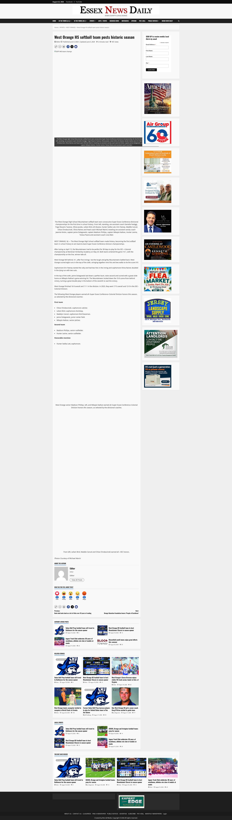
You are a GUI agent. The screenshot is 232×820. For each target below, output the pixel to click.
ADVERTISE (123, 814)
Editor (58, 42)
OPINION (133, 21)
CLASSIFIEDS (87, 814)
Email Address (151, 44)
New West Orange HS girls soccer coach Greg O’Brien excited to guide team (125, 709)
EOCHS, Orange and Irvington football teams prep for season (102, 731)
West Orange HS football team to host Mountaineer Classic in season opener (102, 630)
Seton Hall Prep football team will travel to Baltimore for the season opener (59, 630)
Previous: (72, 612)
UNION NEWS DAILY (167, 21)
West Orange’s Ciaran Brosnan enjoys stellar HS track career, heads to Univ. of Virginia (125, 679)
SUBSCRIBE (132, 814)
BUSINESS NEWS (114, 21)
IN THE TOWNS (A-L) (64, 21)
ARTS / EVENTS (102, 21)
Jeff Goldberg (87, 715)
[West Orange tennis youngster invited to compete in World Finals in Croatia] (67, 696)
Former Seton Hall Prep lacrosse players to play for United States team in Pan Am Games (96, 710)
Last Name (149, 56)
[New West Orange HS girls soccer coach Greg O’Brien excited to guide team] (125, 696)
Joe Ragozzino (116, 713)
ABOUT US (67, 814)
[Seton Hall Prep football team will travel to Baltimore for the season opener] (67, 666)
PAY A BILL (142, 21)
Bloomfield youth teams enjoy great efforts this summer (102, 642)
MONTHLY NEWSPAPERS (153, 814)
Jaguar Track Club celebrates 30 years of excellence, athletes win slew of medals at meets (59, 642)
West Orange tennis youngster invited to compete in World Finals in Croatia (67, 709)
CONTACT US (77, 814)
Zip (147, 63)
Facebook (69, 2)
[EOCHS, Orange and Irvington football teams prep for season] (100, 768)
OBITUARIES (125, 21)
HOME (54, 21)
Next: (121, 612)
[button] (178, 21)
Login (165, 814)
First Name (149, 50)
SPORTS (92, 21)
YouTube (79, 2)
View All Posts (77, 580)
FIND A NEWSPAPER (99, 814)
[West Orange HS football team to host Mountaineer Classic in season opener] (96, 666)
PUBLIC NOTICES (112, 814)
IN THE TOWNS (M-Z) (80, 21)
